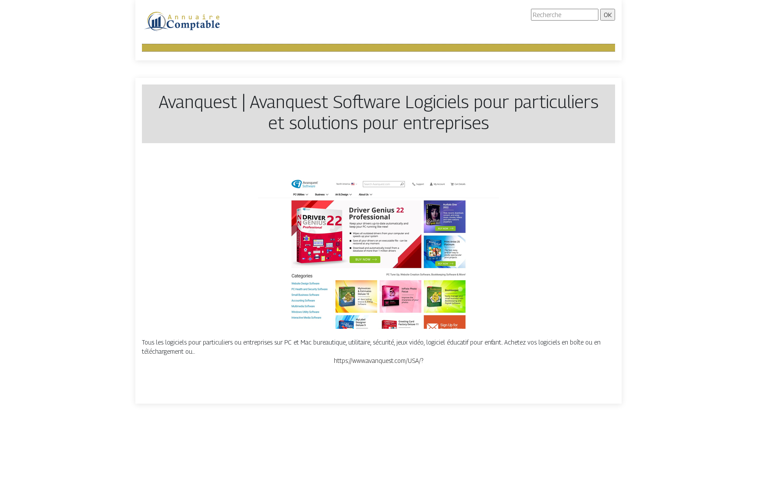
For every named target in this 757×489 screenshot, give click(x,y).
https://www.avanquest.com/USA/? (378, 360)
